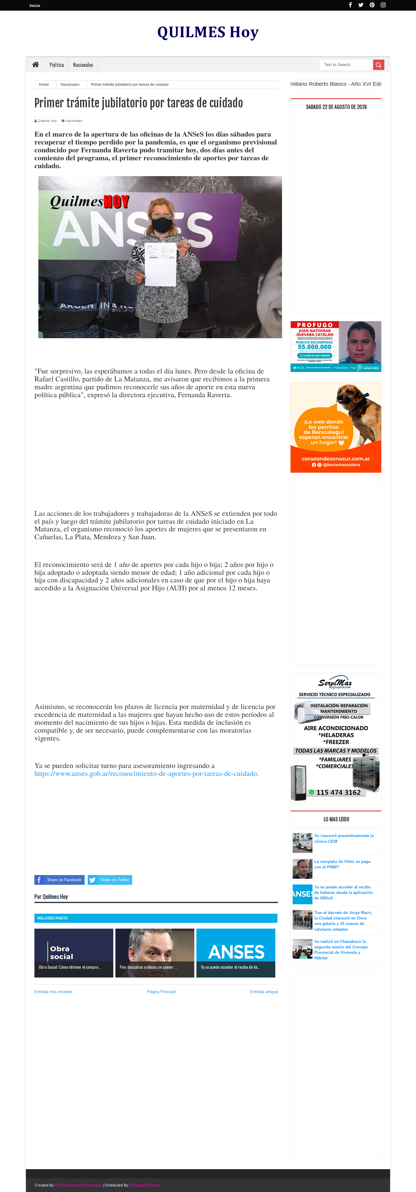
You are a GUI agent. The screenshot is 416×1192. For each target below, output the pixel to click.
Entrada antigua (264, 991)
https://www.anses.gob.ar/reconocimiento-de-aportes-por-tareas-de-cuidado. (146, 773)
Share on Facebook (64, 879)
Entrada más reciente (53, 991)
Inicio (35, 5)
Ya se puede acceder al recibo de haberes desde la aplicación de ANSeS (343, 892)
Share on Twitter (114, 879)
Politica (57, 64)
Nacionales (74, 121)
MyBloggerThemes (144, 1185)
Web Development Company (78, 1185)
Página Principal (161, 991)
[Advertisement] (156, 461)
